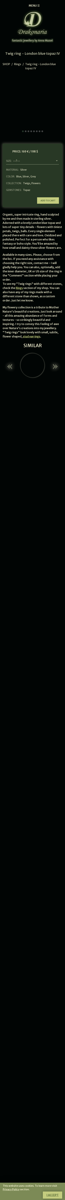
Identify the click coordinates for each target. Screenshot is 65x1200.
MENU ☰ (34, 5)
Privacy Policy (11, 1189)
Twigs (26, 183)
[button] (10, 367)
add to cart (48, 200)
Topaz (26, 190)
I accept (52, 1195)
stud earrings (31, 336)
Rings (17, 64)
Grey (33, 176)
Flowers (35, 183)
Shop (6, 64)
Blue (18, 176)
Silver (26, 176)
